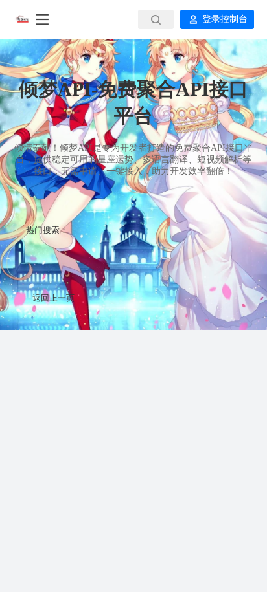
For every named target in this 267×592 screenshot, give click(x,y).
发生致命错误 (133, 258)
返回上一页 (53, 298)
